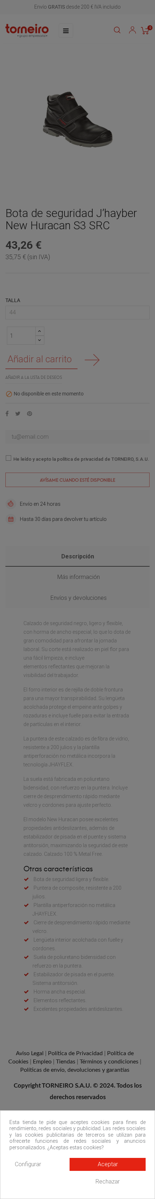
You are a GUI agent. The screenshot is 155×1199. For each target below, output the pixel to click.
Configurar (28, 1164)
